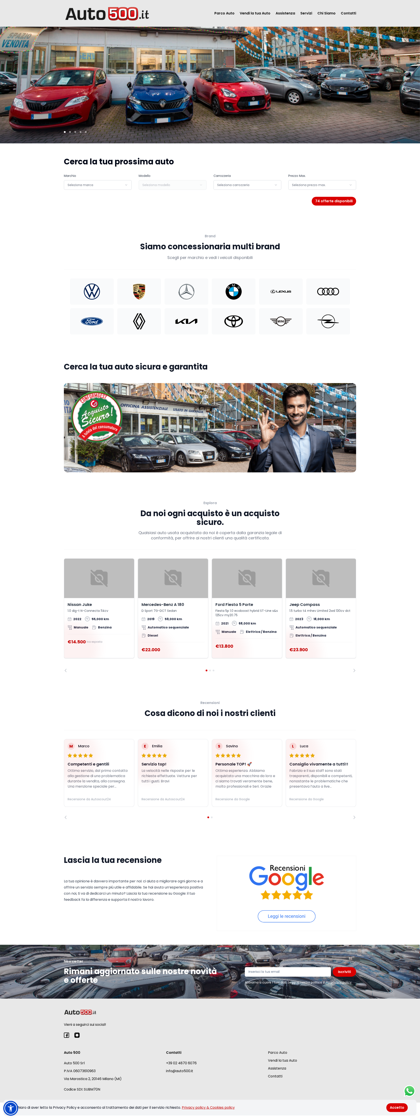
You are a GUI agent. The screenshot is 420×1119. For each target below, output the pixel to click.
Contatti (348, 13)
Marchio (70, 176)
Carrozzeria (222, 176)
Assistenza (285, 13)
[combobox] (98, 185)
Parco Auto (224, 13)
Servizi (306, 13)
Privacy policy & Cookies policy (208, 1107)
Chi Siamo (326, 13)
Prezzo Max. (297, 176)
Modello (144, 176)
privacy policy (341, 982)
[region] (210, 615)
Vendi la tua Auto (255, 13)
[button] (10, 1108)
